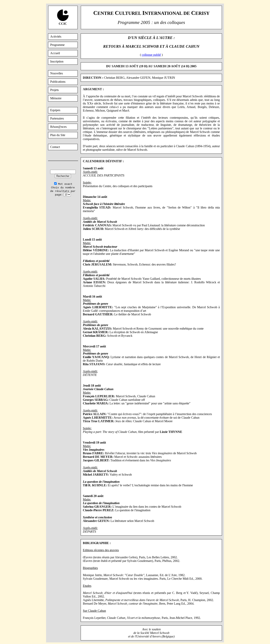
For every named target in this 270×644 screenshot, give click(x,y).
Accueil (55, 53)
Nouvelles (56, 73)
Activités (55, 36)
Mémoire (55, 98)
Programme (57, 44)
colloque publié (151, 54)
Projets (54, 90)
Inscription (56, 61)
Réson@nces (58, 126)
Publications (57, 81)
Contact (55, 147)
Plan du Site (57, 135)
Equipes (55, 110)
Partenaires (57, 118)
